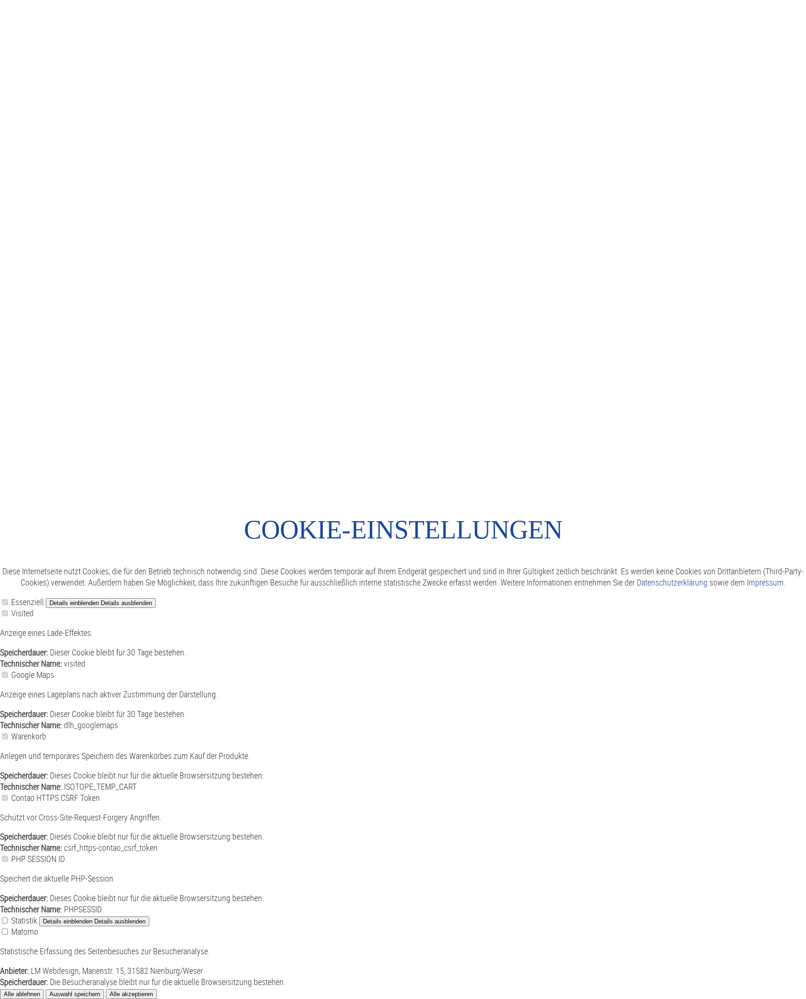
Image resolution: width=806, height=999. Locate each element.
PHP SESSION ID (38, 858)
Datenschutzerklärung (672, 582)
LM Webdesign (196, 421)
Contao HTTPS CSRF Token (55, 797)
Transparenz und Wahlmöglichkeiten (286, 199)
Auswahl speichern (74, 994)
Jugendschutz (119, 421)
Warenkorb (28, 736)
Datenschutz (66, 421)
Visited (22, 613)
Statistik (24, 920)
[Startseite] (783, 8)
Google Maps (32, 674)
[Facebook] (1, 499)
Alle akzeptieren (131, 994)
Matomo (24, 931)
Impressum (18, 421)
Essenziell (27, 601)
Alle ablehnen (22, 994)
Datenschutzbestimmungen (413, 199)
